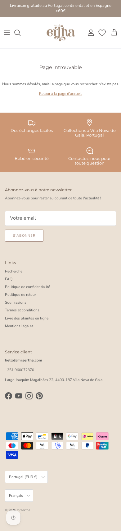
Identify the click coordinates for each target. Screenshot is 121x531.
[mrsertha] (60, 33)
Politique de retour (20, 294)
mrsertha (23, 510)
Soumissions (15, 302)
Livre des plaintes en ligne (26, 318)
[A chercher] (20, 33)
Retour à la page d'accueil (60, 93)
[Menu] (7, 33)
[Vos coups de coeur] (103, 33)
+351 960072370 (19, 369)
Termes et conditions (22, 310)
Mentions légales (19, 326)
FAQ (8, 279)
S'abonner (24, 235)
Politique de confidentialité (27, 286)
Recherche (13, 271)
